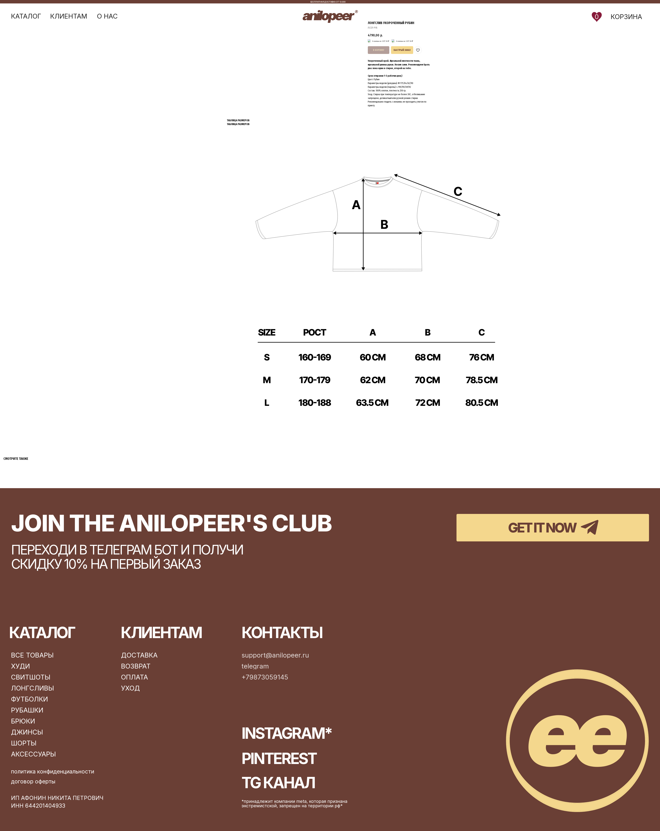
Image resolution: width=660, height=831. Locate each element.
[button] (26, 16)
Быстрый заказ (402, 50)
